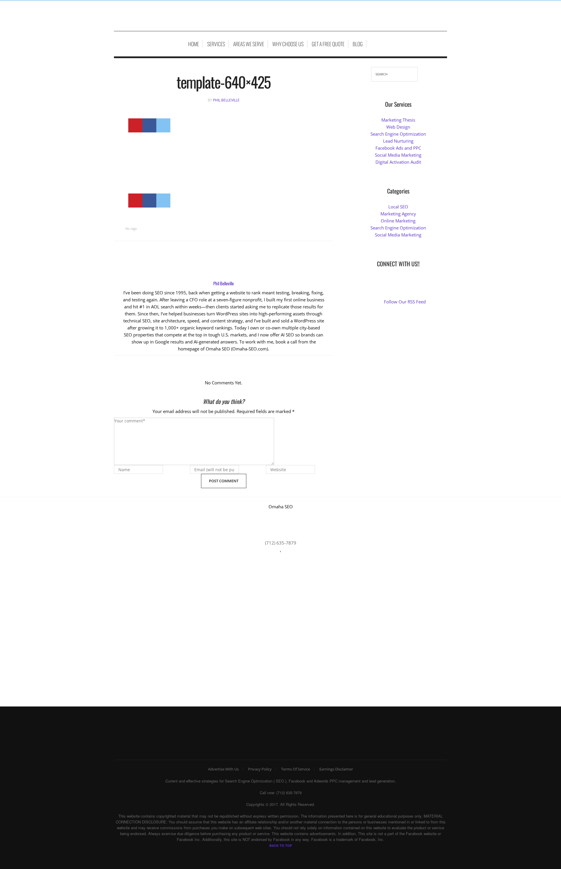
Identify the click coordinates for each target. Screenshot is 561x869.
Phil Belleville (226, 100)
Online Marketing (398, 221)
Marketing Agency (398, 214)
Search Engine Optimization (398, 134)
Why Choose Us (288, 44)
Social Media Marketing (398, 155)
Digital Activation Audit (398, 162)
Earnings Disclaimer (336, 769)
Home (193, 44)
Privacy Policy (260, 769)
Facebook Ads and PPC (398, 148)
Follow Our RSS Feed (405, 302)
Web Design (398, 127)
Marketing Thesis (398, 120)
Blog (358, 44)
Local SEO (398, 207)
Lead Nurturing (398, 141)
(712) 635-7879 (280, 543)
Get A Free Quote (328, 44)
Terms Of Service (295, 769)
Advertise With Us (223, 769)
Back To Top (280, 845)
